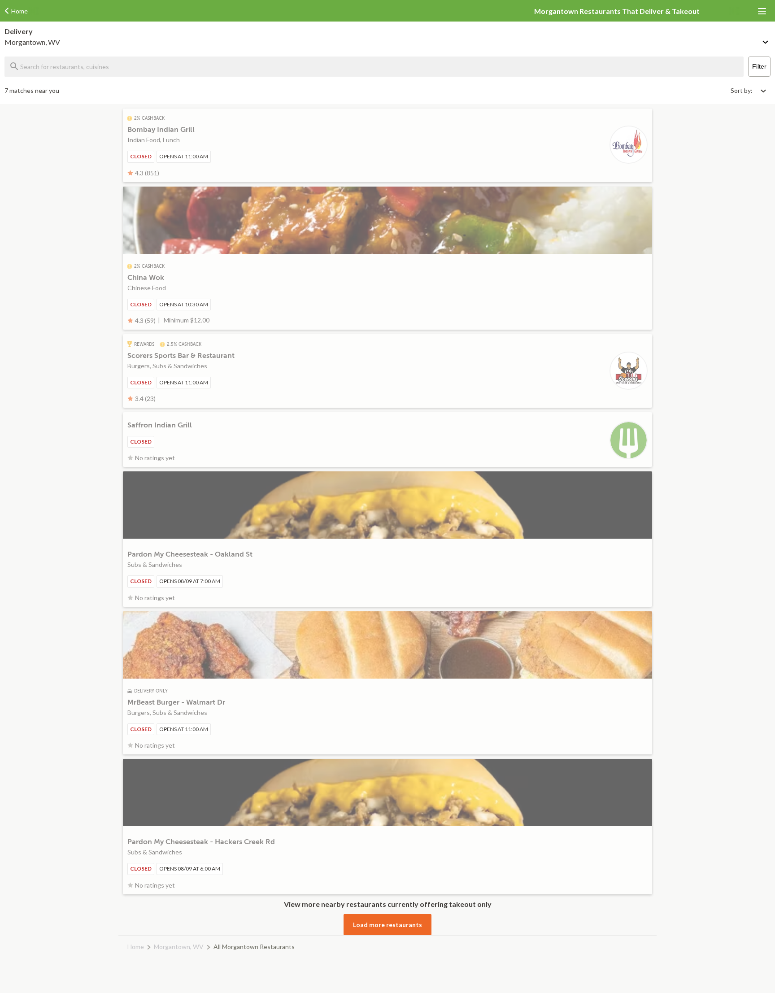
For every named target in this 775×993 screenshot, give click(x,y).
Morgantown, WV (179, 946)
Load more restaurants (387, 924)
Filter (759, 66)
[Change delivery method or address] (766, 40)
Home (135, 946)
